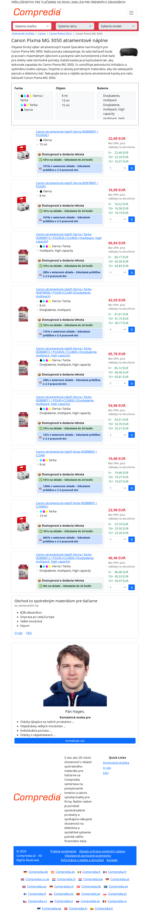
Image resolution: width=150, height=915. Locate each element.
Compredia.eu (37, 886)
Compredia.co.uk (37, 879)
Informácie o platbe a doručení (82, 860)
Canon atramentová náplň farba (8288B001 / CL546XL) (66, 505)
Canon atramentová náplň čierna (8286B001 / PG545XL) (67, 133)
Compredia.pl (117, 894)
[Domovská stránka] (37, 797)
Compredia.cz (37, 901)
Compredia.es (65, 872)
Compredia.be (93, 879)
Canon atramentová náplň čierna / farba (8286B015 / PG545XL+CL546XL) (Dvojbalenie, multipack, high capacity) (66, 351)
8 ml (65, 96)
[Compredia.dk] (79, 886)
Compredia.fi (37, 894)
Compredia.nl (66, 879)
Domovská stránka (23, 33)
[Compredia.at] (108, 879)
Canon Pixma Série (60, 33)
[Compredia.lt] (92, 908)
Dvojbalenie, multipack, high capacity (114, 109)
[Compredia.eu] (24, 886)
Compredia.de (38, 872)
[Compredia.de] (26, 872)
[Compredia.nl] (54, 879)
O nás (18, 633)
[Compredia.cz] (25, 901)
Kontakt (112, 860)
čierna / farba (31, 98)
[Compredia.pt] (78, 894)
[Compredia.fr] (105, 872)
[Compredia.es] (53, 872)
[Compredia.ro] (105, 901)
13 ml (65, 100)
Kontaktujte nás (75, 740)
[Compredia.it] (80, 872)
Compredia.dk (91, 886)
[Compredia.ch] (52, 886)
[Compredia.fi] (25, 894)
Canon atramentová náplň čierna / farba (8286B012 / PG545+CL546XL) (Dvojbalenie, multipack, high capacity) (65, 557)
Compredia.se (118, 886)
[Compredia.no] (51, 894)
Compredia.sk (90, 901)
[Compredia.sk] (78, 901)
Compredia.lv (78, 908)
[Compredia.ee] (39, 908)
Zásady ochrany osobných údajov (102, 851)
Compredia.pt (90, 894)
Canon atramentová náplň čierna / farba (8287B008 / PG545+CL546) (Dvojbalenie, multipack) (63, 292)
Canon (42, 33)
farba (34, 105)
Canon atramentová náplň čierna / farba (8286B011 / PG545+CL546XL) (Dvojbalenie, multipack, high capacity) (65, 400)
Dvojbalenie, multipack (111, 98)
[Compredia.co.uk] (23, 879)
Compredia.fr (117, 872)
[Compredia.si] (52, 901)
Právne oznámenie (63, 851)
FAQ (29, 633)
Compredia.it (91, 872)
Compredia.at (119, 879)
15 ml (65, 105)
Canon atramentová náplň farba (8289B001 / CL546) (66, 453)
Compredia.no (64, 894)
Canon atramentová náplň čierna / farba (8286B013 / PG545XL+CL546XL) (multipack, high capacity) (69, 237)
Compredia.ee (51, 908)
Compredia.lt (104, 908)
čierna (28, 110)
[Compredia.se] (106, 886)
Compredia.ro (117, 901)
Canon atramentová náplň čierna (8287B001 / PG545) (67, 184)
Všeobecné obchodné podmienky (88, 856)
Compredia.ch (64, 886)
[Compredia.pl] (105, 894)
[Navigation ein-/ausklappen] (131, 12)
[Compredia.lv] (66, 908)
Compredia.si (64, 901)
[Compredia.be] (80, 879)
